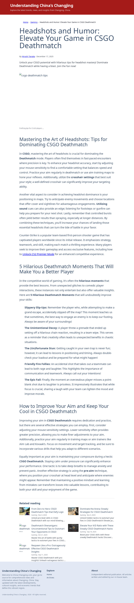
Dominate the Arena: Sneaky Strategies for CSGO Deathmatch (96, 510)
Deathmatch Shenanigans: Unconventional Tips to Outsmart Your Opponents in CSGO (48, 528)
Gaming (33, 22)
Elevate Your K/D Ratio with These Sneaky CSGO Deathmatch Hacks (96, 527)
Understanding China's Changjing (41, 5)
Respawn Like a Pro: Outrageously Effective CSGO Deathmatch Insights (48, 548)
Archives (50, 577)
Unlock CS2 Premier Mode (38, 254)
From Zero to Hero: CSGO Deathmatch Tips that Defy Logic (47, 510)
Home (25, 22)
